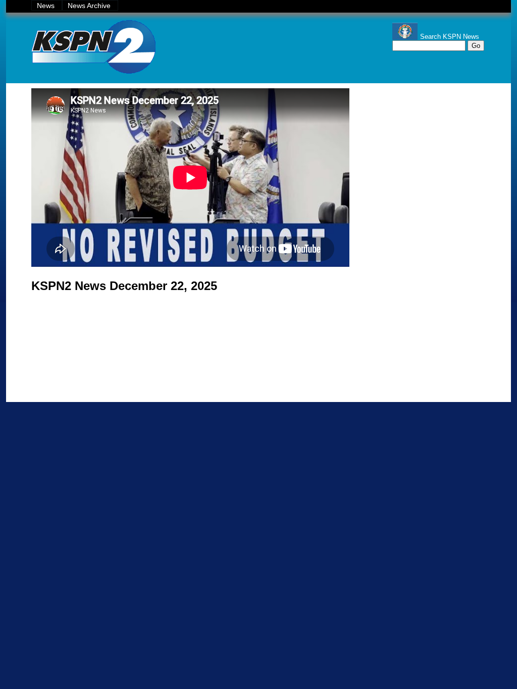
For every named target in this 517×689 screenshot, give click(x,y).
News (47, 6)
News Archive (90, 6)
